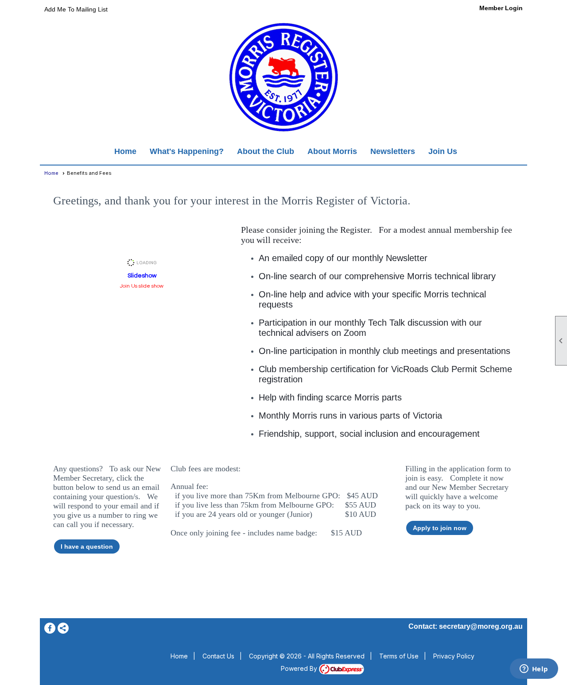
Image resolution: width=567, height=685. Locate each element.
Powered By (300, 668)
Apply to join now (439, 527)
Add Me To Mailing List (76, 9)
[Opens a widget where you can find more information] (533, 669)
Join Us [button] (442, 151)
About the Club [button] (265, 151)
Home (125, 151)
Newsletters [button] (392, 151)
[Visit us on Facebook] (49, 628)
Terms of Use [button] (399, 656)
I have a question (87, 546)
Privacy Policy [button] (453, 656)
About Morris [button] (332, 151)
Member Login (501, 8)
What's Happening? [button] (187, 151)
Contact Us (218, 656)
